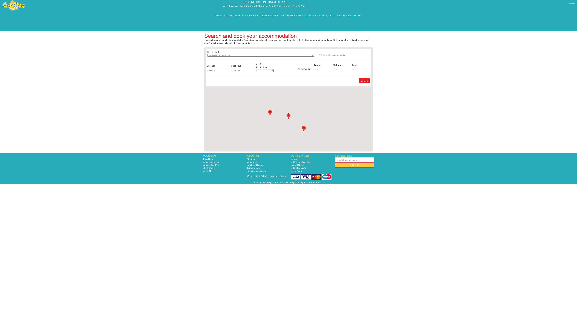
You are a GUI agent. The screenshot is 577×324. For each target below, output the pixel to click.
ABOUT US (253, 155)
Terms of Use (253, 167)
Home (218, 15)
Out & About (296, 170)
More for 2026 (316, 15)
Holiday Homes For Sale (294, 15)
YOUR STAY (209, 155)
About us (251, 158)
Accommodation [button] (270, 15)
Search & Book (232, 15)
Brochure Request (255, 164)
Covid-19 (207, 170)
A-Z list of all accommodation (332, 54)
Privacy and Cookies (256, 170)
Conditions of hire (211, 161)
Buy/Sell (294, 158)
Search (364, 80)
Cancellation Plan (211, 164)
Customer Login (250, 15)
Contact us (252, 161)
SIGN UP (354, 165)
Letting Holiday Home (301, 161)
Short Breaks (209, 167)
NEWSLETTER (343, 155)
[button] (288, 116)
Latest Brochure (298, 167)
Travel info (208, 158)
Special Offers (333, 15)
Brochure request (352, 15)
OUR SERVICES (300, 155)
